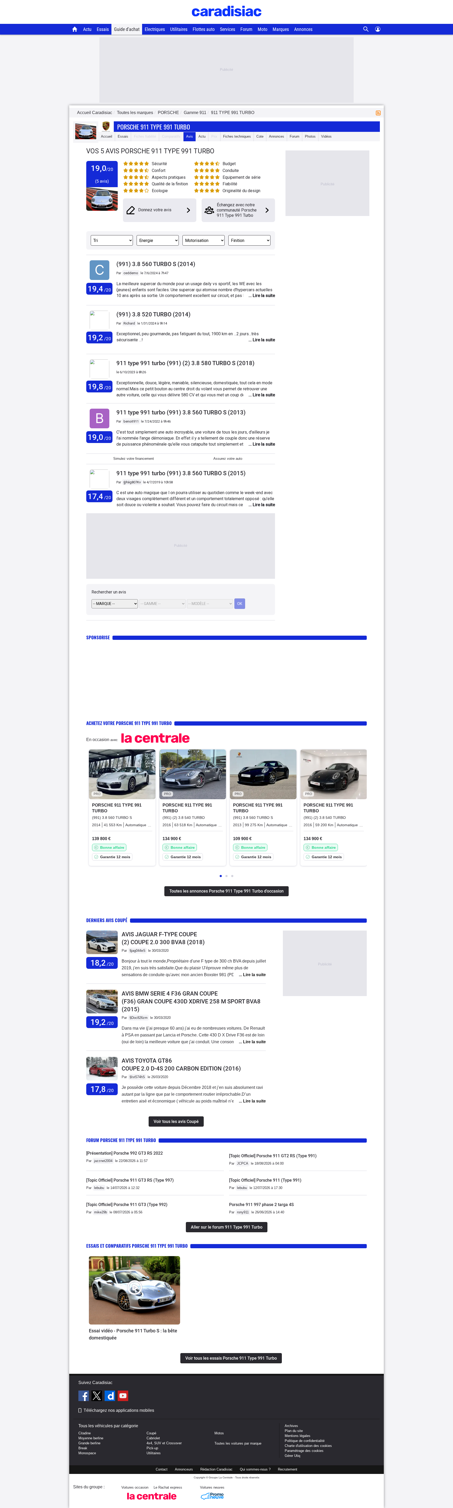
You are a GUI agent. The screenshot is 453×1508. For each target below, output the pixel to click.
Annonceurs (184, 1469)
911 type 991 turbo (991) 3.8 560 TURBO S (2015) (181, 473)
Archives (291, 1426)
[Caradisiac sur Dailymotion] (110, 1397)
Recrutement (287, 1469)
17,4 (99, 496)
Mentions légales (297, 1436)
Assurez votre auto (227, 459)
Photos (310, 136)
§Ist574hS (137, 1077)
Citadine (84, 1433)
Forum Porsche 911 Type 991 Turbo (121, 1140)
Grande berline (89, 1443)
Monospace (87, 1453)
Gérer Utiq (292, 1456)
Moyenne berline (90, 1438)
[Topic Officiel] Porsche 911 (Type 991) (265, 1180)
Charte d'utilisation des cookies (308, 1446)
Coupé (151, 1433)
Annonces (303, 29)
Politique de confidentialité (305, 1441)
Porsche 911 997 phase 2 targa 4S (261, 1204)
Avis (189, 136)
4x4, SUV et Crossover (164, 1443)
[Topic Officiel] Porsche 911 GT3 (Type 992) (127, 1204)
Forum (246, 29)
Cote (259, 136)
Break (82, 1448)
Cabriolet (153, 1438)
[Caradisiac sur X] (97, 1397)
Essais (103, 29)
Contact (162, 1469)
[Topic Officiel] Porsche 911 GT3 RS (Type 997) (130, 1180)
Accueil (106, 136)
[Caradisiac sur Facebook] (84, 1397)
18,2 (102, 963)
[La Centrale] (152, 1501)
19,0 (99, 437)
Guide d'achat (126, 29)
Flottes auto (204, 29)
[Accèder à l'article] (134, 1290)
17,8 (102, 1089)
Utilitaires (178, 29)
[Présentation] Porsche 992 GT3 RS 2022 (124, 1153)
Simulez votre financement (133, 459)
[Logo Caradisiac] (226, 21)
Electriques (155, 29)
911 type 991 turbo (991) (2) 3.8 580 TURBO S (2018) (185, 363)
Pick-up (152, 1448)
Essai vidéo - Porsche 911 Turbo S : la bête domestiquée (133, 1334)
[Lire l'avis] (102, 954)
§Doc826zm (139, 1018)
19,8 (99, 386)
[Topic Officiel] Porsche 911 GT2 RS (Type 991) (273, 1155)
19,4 (99, 288)
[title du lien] (99, 280)
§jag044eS (137, 951)
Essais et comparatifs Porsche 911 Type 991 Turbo (137, 1245)
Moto (262, 29)
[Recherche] (366, 29)
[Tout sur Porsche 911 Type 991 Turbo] (85, 138)
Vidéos (326, 136)
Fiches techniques (237, 136)
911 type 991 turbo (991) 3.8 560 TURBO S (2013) (181, 412)
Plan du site (294, 1431)
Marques (281, 29)
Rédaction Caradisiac (216, 1469)
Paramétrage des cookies (304, 1451)
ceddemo (130, 273)
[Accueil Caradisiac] (74, 29)
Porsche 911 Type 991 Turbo (153, 126)
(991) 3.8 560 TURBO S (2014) (155, 264)
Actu (87, 29)
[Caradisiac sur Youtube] (123, 1397)
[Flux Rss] (379, 112)
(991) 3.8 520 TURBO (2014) (153, 314)
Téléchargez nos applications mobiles (119, 1410)
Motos (219, 1433)
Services (227, 29)
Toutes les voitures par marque (237, 1443)
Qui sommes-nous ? (255, 1469)
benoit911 (131, 421)
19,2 (99, 337)
